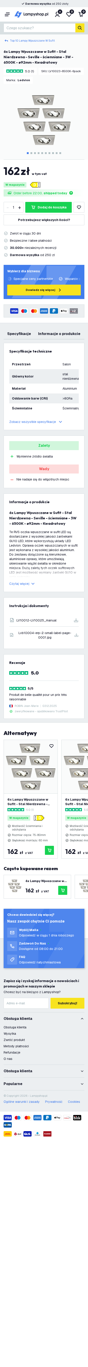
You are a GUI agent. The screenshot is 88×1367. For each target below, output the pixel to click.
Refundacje (12, 1052)
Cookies (74, 1102)
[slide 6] (46, 153)
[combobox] (39, 27)
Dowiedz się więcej (40, 290)
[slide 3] (35, 153)
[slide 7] (49, 153)
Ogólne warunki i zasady (22, 1102)
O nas (8, 1059)
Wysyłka (10, 1034)
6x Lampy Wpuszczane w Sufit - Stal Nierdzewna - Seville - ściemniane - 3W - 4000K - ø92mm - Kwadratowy (29, 801)
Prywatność (54, 1102)
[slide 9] (57, 153)
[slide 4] (38, 153)
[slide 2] (31, 153)
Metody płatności (16, 1046)
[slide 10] (60, 153)
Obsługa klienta (15, 1027)
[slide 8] (53, 153)
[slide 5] (42, 153)
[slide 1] (28, 153)
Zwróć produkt (14, 1040)
